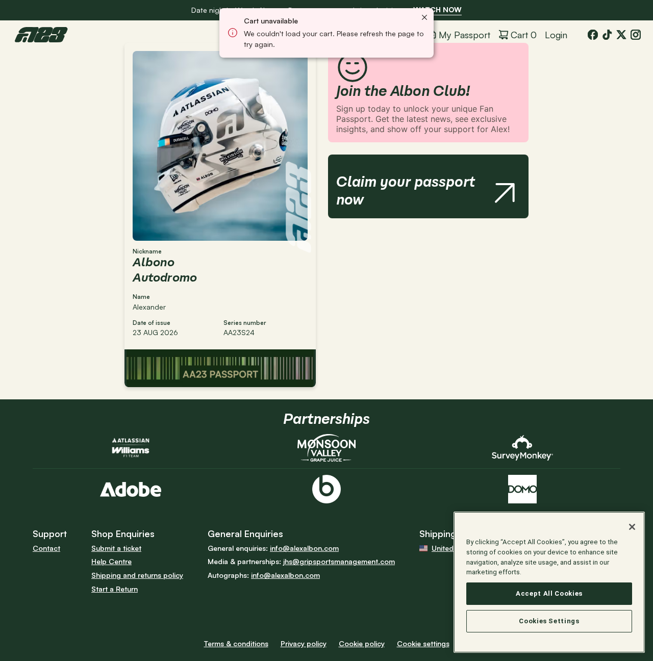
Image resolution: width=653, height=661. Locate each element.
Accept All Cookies (549, 593)
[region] (549, 582)
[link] (437, 10)
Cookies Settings (549, 621)
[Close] (632, 527)
